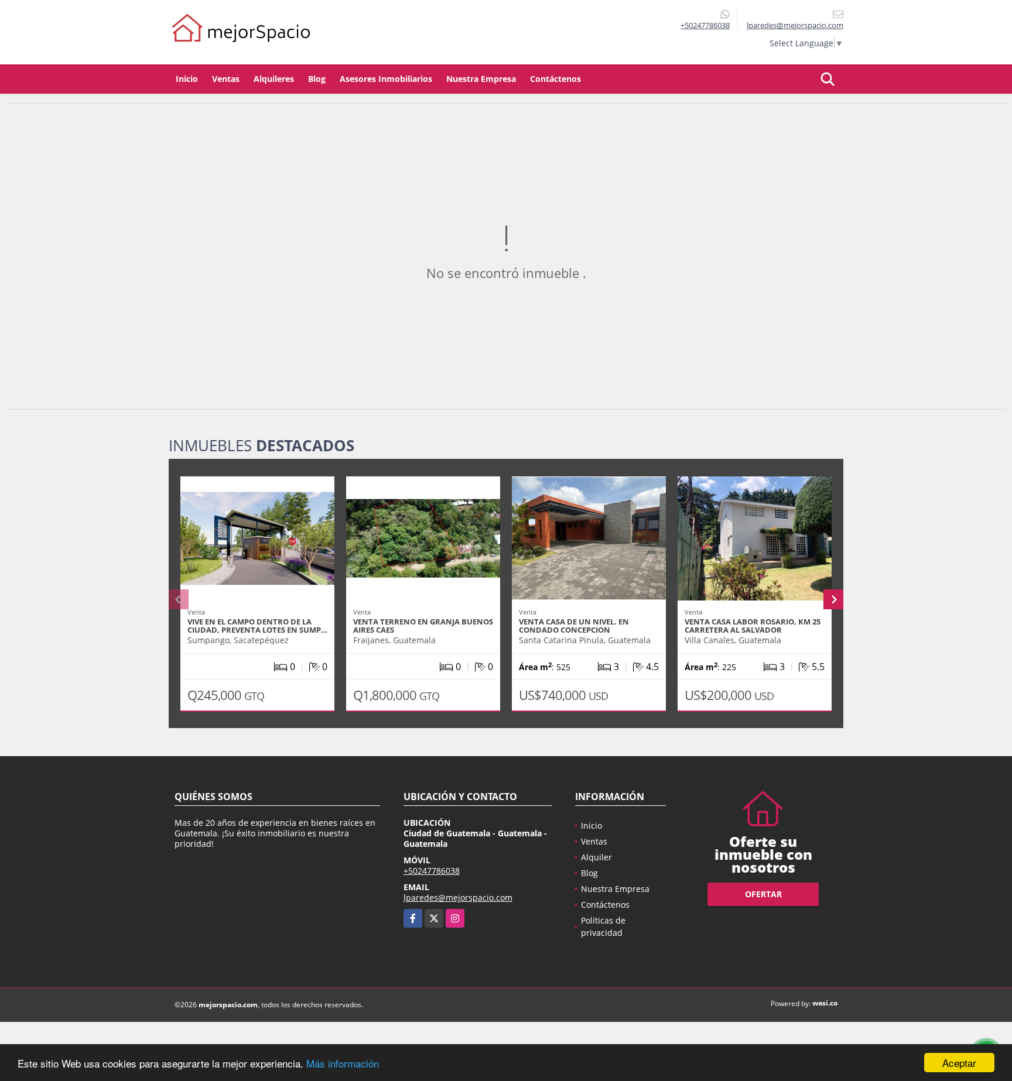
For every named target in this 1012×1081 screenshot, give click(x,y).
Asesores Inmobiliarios (386, 78)
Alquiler (596, 857)
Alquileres (274, 78)
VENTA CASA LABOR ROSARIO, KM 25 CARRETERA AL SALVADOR (752, 625)
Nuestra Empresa (481, 78)
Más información (342, 1063)
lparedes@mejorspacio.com (458, 897)
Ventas (226, 78)
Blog (317, 78)
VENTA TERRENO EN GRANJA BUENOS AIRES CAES (423, 625)
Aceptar (959, 1062)
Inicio (187, 78)
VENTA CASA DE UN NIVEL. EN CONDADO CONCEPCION (574, 625)
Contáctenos (555, 78)
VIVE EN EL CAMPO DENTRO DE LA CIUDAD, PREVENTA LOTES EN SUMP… (257, 625)
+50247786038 (705, 25)
